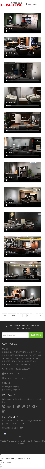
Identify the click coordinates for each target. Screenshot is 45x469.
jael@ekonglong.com (11, 390)
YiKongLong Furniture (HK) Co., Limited (22, 441)
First (4, 315)
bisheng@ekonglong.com (13, 386)
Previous (12, 315)
